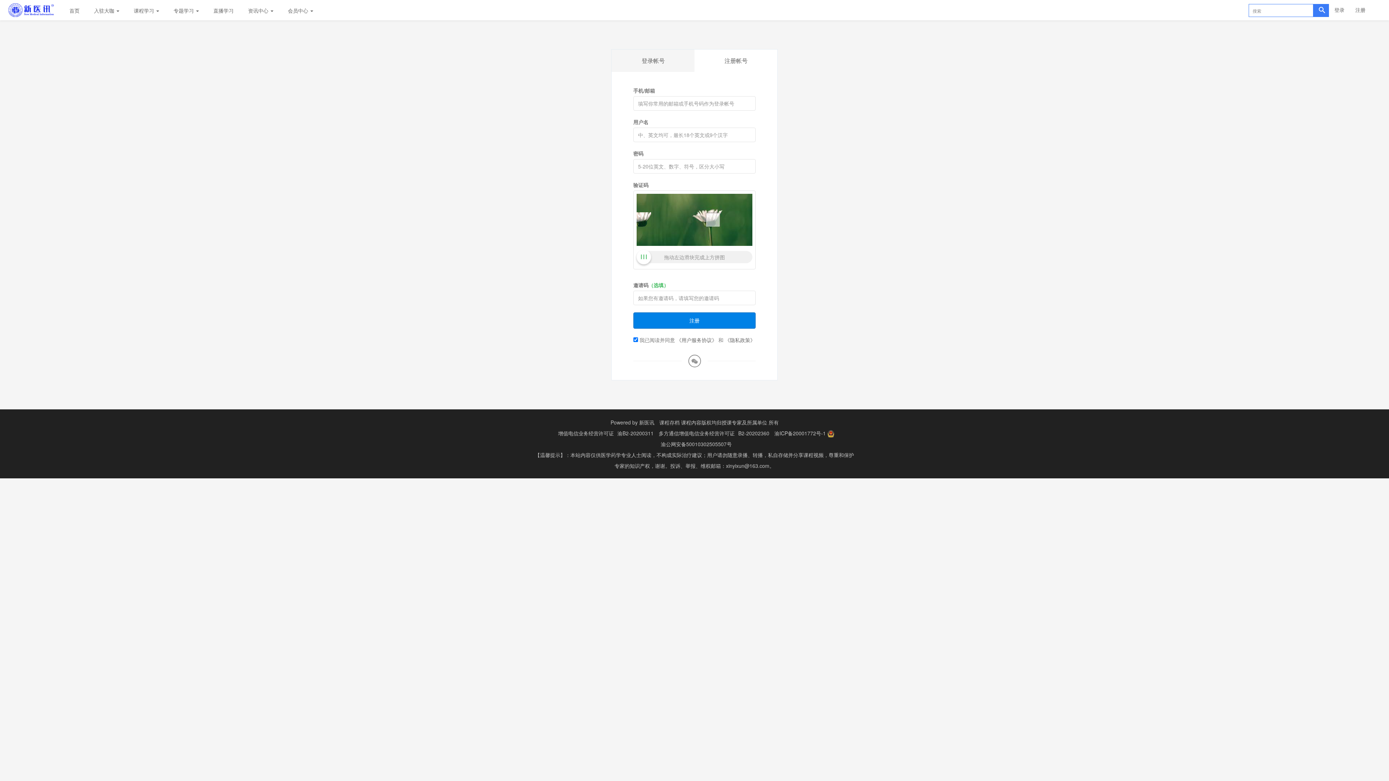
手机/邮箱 (644, 90)
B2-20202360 (753, 433)
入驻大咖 (105, 10)
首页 (74, 10)
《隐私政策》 (740, 339)
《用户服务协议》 (696, 339)
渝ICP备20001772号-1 (800, 433)
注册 (1360, 9)
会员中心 (299, 10)
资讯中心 (259, 10)
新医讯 (646, 422)
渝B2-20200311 (635, 433)
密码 (638, 153)
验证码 (641, 184)
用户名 (641, 121)
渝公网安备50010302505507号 (696, 444)
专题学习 (184, 10)
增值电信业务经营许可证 (586, 433)
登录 (1339, 9)
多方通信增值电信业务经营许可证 (697, 433)
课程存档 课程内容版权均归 (690, 422)
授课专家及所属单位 (744, 422)
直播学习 (223, 10)
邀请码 (651, 285)
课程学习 (145, 10)
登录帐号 (653, 60)
